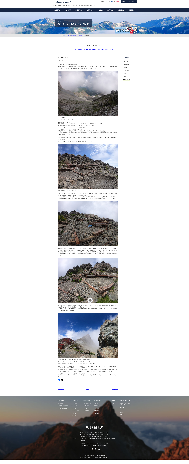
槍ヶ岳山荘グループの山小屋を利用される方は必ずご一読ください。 (94, 49)
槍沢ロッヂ (126, 64)
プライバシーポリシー (125, 400)
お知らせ (97, 408)
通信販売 (97, 413)
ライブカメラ (61, 403)
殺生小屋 (126, 76)
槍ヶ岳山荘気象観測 (63, 405)
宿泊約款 (122, 407)
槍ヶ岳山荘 (126, 61)
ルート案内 (86, 405)
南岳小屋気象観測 (63, 408)
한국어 (121, 412)
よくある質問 (98, 400)
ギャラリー (86, 410)
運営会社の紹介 (111, 400)
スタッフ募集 (110, 403)
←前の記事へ (61, 389)
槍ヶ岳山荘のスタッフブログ (77, 35)
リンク (109, 405)
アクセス (86, 408)
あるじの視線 (126, 79)
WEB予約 (97, 410)
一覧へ (87, 389)
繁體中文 (122, 414)
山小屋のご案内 (74, 400)
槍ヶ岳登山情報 (86, 400)
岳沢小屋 (126, 73)
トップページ (60, 35)
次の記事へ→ (115, 389)
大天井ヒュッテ (126, 70)
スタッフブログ (67, 35)
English (121, 409)
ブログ (96, 403)
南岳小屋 (126, 67)
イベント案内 (98, 405)
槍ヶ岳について (87, 403)
